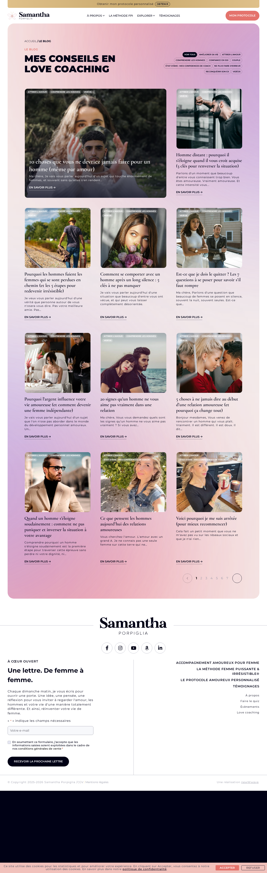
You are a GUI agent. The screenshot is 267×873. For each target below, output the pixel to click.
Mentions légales (96, 782)
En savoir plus (41, 187)
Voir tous (189, 54)
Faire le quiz (249, 701)
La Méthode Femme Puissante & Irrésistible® (228, 671)
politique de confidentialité (145, 869)
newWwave (250, 782)
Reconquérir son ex (217, 71)
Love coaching (248, 712)
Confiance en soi (218, 60)
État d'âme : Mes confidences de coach (188, 66)
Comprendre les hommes (190, 60)
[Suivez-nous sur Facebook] (106, 648)
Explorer (144, 15)
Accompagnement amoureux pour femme (217, 663)
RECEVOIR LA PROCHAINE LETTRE (38, 761)
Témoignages (169, 15)
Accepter (227, 867)
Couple (236, 60)
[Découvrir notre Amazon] (146, 648)
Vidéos (236, 71)
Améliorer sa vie (208, 54)
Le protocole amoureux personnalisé (220, 680)
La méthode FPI (121, 15)
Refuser (253, 867)
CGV (80, 782)
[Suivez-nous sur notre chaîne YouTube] (133, 648)
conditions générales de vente (39, 748)
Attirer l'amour (231, 54)
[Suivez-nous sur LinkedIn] (160, 648)
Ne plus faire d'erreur (227, 66)
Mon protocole (242, 15)
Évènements (249, 707)
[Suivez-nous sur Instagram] (120, 648)
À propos (94, 15)
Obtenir (162, 4)
